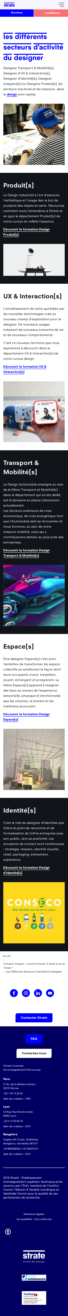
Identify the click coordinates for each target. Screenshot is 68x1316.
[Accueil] (9, 5)
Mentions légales (34, 1214)
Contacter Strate (34, 1018)
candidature (52, 12)
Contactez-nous (34, 1053)
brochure (17, 12)
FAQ (34, 1039)
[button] (8, 1231)
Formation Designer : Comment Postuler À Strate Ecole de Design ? (34, 965)
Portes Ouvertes (13, 1065)
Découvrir (34, 1292)
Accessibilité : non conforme (34, 1219)
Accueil (6, 956)
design (12, 94)
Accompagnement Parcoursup (22, 1069)
